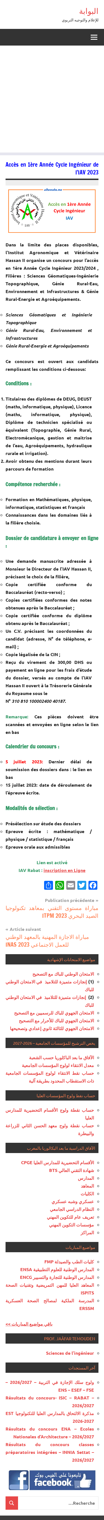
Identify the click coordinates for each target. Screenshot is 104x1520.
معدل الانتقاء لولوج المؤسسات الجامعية (58, 1065)
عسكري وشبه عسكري (73, 1201)
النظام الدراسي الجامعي (72, 1209)
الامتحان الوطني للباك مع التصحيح (63, 974)
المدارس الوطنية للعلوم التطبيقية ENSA (57, 1269)
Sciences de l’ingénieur (70, 1353)
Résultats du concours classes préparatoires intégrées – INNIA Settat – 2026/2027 (50, 1452)
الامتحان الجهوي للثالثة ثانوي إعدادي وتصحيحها (52, 1028)
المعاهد (87, 1186)
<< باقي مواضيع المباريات (29, 1324)
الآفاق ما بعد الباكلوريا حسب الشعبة (61, 1057)
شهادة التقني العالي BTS (71, 1170)
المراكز (87, 1232)
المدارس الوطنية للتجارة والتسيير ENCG (57, 1277)
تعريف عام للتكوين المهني (70, 1217)
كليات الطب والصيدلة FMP (69, 1261)
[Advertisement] (52, 100)
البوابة (88, 11)
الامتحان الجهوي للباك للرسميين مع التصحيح (54, 1013)
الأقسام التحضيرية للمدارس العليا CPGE (57, 1162)
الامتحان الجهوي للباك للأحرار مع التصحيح (56, 1020)
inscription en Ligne (64, 870)
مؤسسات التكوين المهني (71, 1225)
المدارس (86, 1178)
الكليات (87, 1193)
